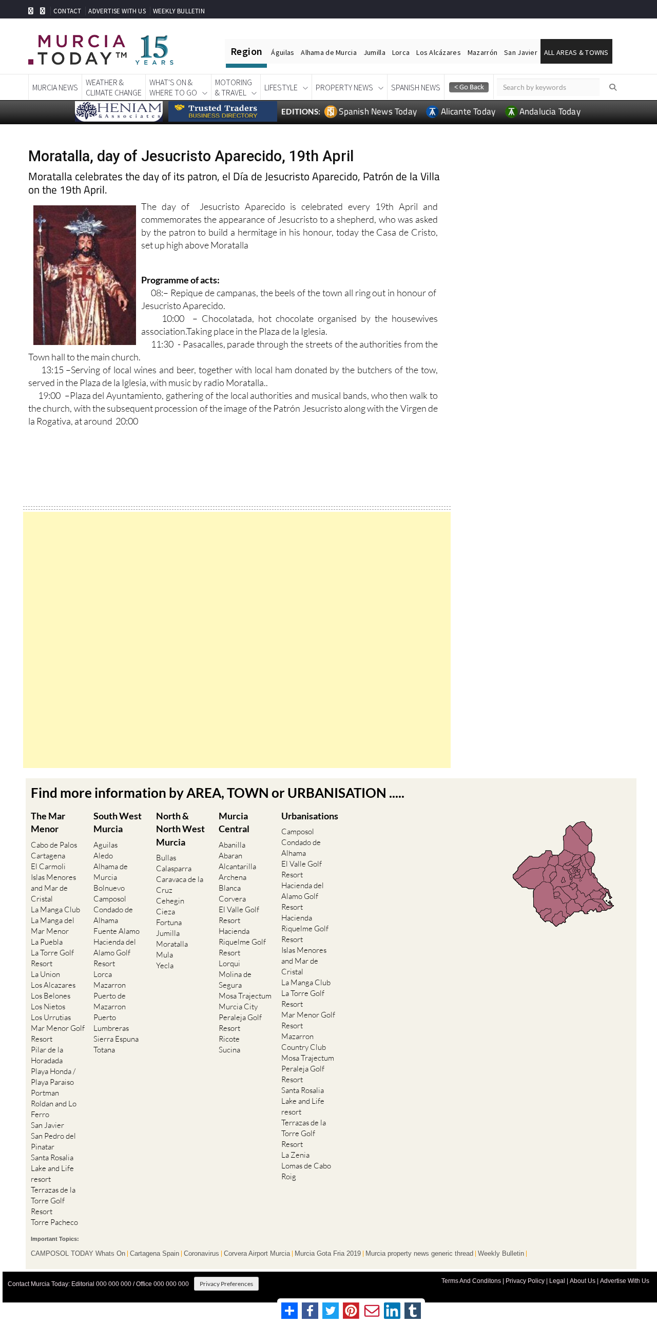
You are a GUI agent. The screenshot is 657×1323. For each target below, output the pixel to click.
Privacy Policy (525, 1280)
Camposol (109, 899)
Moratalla (172, 944)
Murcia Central (234, 822)
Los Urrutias (51, 1017)
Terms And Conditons (471, 1280)
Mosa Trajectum (245, 996)
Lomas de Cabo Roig (306, 1171)
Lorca (401, 52)
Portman (45, 1093)
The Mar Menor (48, 822)
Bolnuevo (109, 888)
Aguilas (105, 845)
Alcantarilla (237, 866)
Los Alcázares (438, 52)
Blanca (230, 888)
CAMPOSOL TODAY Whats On (78, 1254)
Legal (557, 1280)
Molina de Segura (235, 979)
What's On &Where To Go (173, 87)
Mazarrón (482, 52)
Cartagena (48, 855)
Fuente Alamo (116, 931)
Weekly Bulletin (501, 1254)
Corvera (232, 899)
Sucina (229, 1049)
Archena (232, 877)
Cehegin (170, 901)
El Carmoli (48, 866)
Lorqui (229, 963)
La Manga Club (55, 909)
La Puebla (47, 942)
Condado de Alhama (113, 915)
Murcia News (55, 87)
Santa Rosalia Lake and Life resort (52, 1168)
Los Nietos (48, 1006)
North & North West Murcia (180, 828)
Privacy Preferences (226, 1284)
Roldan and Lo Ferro (53, 1109)
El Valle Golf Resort (239, 915)
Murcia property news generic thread (419, 1254)
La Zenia (295, 1155)
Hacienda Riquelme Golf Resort (242, 941)
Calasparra (173, 868)
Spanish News (415, 87)
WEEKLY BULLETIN (179, 11)
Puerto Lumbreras (111, 1022)
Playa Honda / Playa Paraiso (53, 1076)
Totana (104, 1049)
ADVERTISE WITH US (116, 11)
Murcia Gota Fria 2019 (328, 1254)
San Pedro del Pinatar (53, 1141)
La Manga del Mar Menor (52, 925)
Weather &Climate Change (114, 87)
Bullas (166, 857)
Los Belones (50, 996)
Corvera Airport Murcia (257, 1254)
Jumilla (374, 52)
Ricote (229, 1039)
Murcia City (238, 1006)
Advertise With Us (624, 1280)
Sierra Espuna (116, 1039)
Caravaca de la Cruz (179, 884)
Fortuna (169, 922)
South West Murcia (117, 822)
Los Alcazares (53, 985)
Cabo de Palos (54, 845)
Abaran (230, 855)
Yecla (164, 965)
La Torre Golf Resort (52, 958)
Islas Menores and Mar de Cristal (53, 888)
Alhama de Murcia (328, 52)
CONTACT (67, 11)
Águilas (282, 52)
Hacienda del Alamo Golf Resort (114, 952)
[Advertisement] (237, 640)
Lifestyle (281, 87)
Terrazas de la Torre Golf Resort (53, 1200)
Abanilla (232, 845)
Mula (164, 955)
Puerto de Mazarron (109, 1001)
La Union (45, 974)
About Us (582, 1280)
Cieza (165, 911)
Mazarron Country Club (303, 1041)
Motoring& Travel (233, 87)
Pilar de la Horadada (47, 1055)
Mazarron (109, 985)
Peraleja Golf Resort (240, 1022)
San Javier (520, 52)
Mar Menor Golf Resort (58, 1033)
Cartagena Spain (154, 1254)
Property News (344, 87)
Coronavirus (201, 1254)
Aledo (103, 855)
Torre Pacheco (54, 1222)
